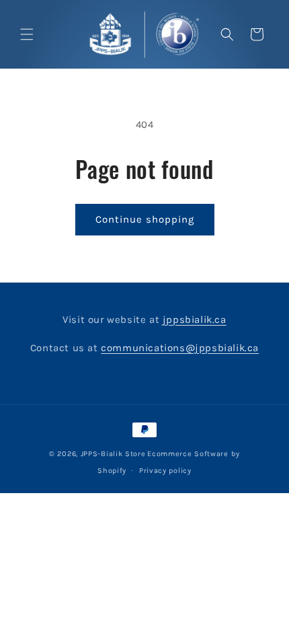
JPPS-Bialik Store (113, 453)
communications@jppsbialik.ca (180, 348)
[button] (27, 34)
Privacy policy (165, 470)
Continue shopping (144, 219)
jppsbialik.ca (194, 320)
